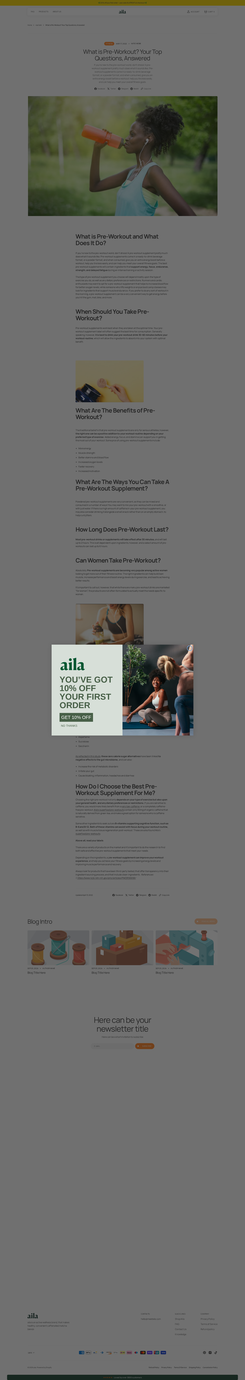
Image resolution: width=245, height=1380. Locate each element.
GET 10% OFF (76, 717)
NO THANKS (69, 725)
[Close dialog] (189, 648)
